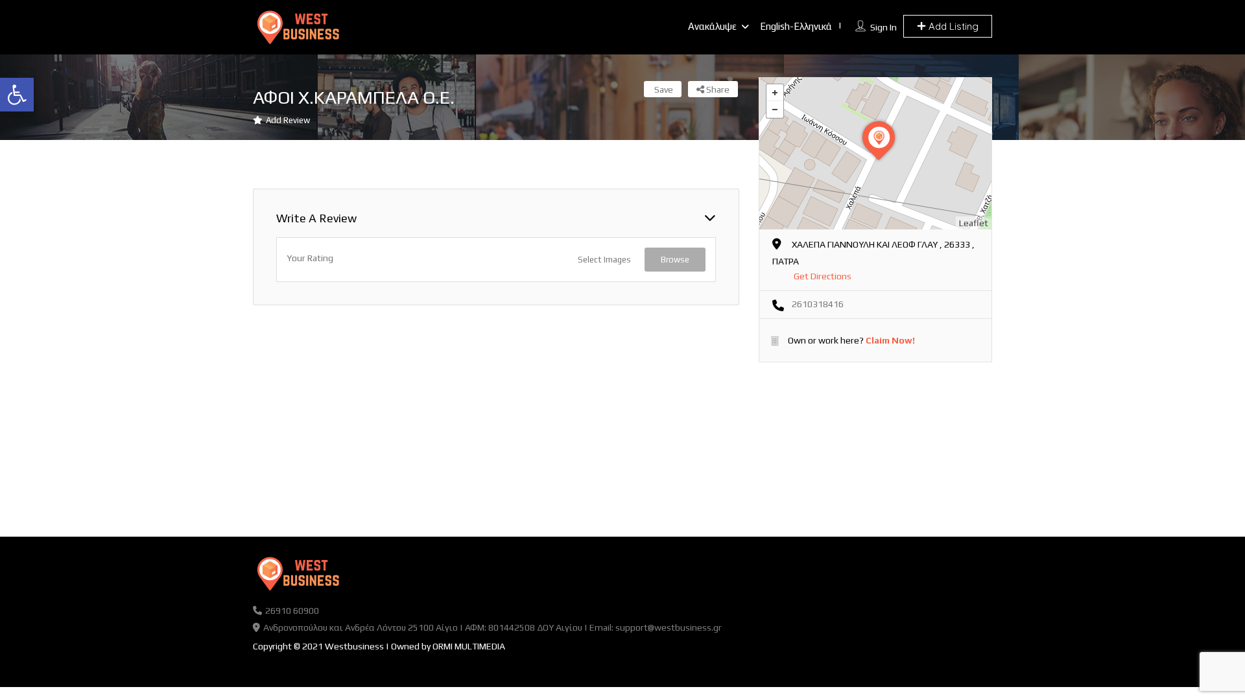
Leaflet (973, 223)
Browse (675, 259)
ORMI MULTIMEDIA (469, 646)
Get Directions (822, 276)
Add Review (288, 120)
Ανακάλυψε (712, 26)
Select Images (604, 259)
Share (716, 89)
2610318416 (818, 304)
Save (662, 89)
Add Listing (952, 26)
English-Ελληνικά (796, 26)
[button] (17, 94)
